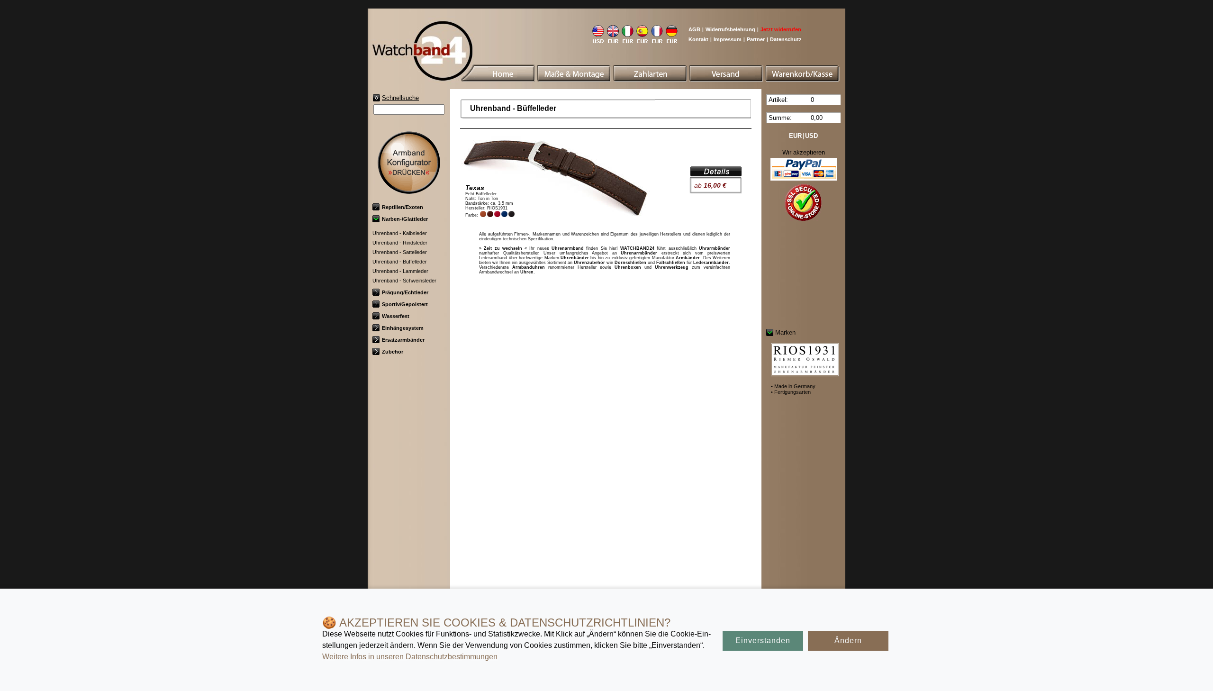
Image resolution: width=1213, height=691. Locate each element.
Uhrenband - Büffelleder (399, 261)
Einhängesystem (403, 328)
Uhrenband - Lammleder (400, 271)
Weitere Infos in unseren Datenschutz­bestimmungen (410, 657)
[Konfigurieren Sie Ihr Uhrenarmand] (409, 190)
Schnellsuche (400, 97)
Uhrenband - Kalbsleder (399, 233)
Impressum (728, 39)
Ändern (848, 640)
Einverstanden (762, 640)
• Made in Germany (793, 386)
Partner (756, 39)
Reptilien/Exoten (402, 207)
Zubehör (392, 352)
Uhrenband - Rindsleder (399, 242)
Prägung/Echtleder (405, 292)
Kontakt (698, 39)
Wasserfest (395, 316)
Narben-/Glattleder (405, 219)
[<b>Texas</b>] (716, 173)
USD (811, 135)
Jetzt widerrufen (780, 29)
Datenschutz (786, 39)
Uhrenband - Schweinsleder (404, 280)
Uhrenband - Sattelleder (399, 252)
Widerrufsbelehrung (730, 29)
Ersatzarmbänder (403, 340)
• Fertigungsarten (791, 392)
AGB (694, 29)
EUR (795, 135)
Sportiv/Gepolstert (405, 304)
